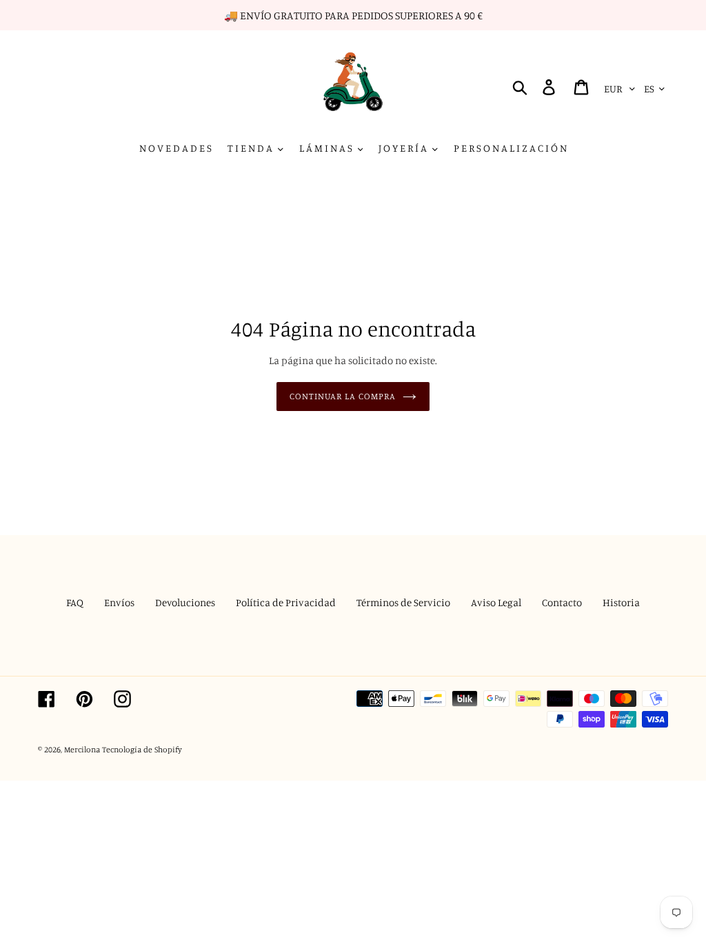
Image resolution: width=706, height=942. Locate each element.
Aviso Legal (496, 602)
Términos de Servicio (403, 602)
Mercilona (82, 749)
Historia (621, 602)
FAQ (74, 602)
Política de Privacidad (286, 602)
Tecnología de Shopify (142, 749)
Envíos (119, 602)
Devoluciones (185, 602)
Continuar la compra (343, 395)
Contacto (562, 602)
